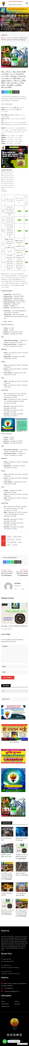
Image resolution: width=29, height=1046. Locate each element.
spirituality (15, 544)
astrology (9, 536)
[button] (27, 3)
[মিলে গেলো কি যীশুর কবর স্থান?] (7, 831)
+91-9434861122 (8, 988)
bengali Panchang (17, 536)
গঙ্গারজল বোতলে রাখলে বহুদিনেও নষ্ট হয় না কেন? (10, 973)
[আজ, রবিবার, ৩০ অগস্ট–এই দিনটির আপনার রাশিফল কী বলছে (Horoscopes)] (22, 848)
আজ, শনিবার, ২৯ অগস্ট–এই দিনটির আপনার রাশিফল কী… (14, 626)
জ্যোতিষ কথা (4, 35)
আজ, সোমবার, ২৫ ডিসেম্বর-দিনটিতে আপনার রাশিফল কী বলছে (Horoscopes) (22, 573)
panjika (20, 542)
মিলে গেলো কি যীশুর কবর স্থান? (7, 961)
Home (4, 38)
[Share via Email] (14, 92)
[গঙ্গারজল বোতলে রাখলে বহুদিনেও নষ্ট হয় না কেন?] (7, 848)
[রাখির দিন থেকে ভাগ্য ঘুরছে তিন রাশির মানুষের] (22, 831)
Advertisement (5, 1006)
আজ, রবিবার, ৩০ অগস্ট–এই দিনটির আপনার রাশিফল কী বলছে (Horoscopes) (22, 856)
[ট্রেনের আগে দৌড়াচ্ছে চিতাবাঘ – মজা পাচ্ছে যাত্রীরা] (22, 867)
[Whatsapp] (10, 92)
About (3, 1001)
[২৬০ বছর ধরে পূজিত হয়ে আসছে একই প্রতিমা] (22, 887)
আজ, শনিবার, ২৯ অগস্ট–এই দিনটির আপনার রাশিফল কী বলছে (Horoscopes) (7, 912)
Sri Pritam (17, 583)
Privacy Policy (5, 1004)
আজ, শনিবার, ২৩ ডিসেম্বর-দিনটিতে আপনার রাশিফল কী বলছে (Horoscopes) (7, 573)
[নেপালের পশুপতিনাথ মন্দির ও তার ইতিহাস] (7, 886)
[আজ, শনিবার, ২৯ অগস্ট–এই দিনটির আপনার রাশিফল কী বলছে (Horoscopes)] (7, 903)
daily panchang (10, 539)
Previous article (6, 570)
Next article (24, 570)
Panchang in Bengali (11, 542)
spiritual (9, 544)
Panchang (18, 539)
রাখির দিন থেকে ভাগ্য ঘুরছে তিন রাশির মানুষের (10, 967)
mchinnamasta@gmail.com (11, 991)
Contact (16, 1001)
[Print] (17, 92)
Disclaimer (17, 1004)
